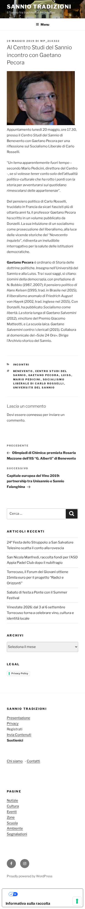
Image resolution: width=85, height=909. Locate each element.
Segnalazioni (17, 834)
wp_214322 (50, 41)
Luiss (66, 375)
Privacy (13, 724)
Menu (45, 24)
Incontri (21, 364)
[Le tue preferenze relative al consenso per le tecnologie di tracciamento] (77, 901)
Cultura (13, 806)
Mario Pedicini (27, 379)
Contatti (33, 761)
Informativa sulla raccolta (28, 903)
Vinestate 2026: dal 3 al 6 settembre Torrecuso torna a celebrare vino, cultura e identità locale (40, 612)
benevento (23, 371)
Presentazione (18, 718)
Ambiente (15, 828)
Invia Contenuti (19, 735)
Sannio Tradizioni (39, 6)
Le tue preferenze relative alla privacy (47, 894)
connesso (34, 415)
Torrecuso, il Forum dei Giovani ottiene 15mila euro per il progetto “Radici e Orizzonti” (37, 577)
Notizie (12, 800)
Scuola (12, 823)
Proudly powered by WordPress (29, 876)
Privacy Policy (19, 673)
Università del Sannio (34, 387)
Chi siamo (15, 761)
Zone (11, 817)
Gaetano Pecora (43, 375)
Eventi (12, 812)
